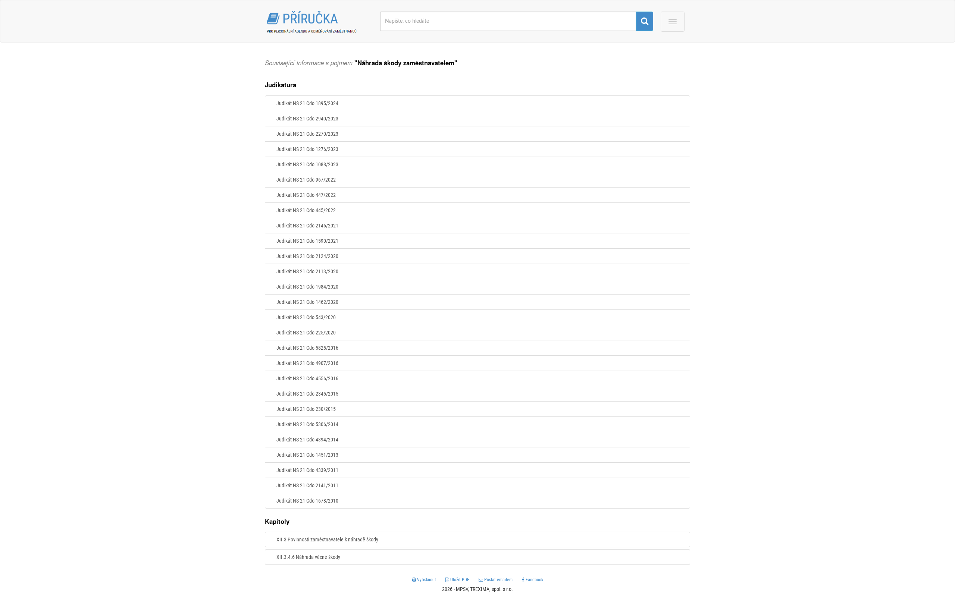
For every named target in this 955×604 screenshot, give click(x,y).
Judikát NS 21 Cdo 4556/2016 (307, 378)
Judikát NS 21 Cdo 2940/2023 (307, 119)
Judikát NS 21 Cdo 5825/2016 (307, 348)
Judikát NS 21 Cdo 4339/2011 (307, 470)
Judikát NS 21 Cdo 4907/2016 (307, 363)
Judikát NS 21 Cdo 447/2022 (306, 195)
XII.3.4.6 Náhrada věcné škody (308, 557)
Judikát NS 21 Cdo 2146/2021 (307, 226)
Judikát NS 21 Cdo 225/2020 (306, 333)
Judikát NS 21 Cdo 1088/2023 (307, 164)
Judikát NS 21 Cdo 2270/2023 (307, 134)
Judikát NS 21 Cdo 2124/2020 (307, 256)
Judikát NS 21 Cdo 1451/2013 (307, 455)
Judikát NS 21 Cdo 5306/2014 (307, 424)
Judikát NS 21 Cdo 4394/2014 (307, 440)
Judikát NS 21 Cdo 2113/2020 (307, 271)
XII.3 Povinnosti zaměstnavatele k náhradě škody (327, 539)
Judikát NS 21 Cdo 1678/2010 (307, 501)
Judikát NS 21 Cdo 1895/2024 (307, 103)
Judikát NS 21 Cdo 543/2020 (306, 317)
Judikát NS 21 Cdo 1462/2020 (307, 302)
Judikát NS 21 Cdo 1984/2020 (307, 287)
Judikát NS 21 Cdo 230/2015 (306, 409)
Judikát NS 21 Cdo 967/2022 (306, 180)
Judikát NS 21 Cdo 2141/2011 (307, 485)
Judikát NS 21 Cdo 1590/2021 (307, 241)
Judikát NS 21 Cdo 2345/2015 (307, 394)
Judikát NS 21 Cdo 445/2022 (306, 210)
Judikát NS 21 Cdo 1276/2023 (307, 149)
